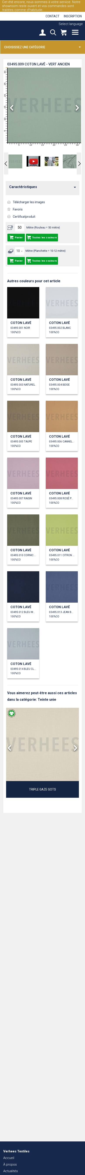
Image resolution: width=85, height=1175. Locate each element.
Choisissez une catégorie (24, 47)
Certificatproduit (24, 216)
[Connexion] (42, 33)
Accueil (8, 1158)
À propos (10, 1164)
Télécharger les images (29, 202)
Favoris (18, 209)
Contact (53, 16)
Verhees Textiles (18, 30)
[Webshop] (63, 33)
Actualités (10, 1171)
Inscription (73, 16)
